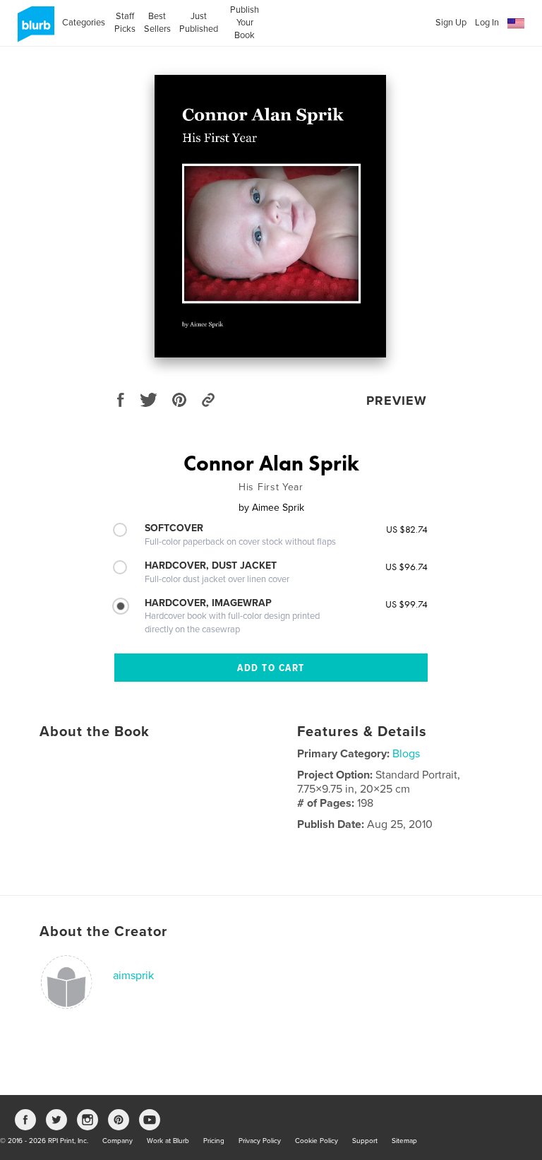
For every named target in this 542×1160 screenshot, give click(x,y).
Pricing (213, 1141)
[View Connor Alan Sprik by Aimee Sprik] (270, 216)
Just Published (198, 23)
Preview (396, 400)
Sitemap (404, 1141)
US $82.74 (407, 529)
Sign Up (450, 22)
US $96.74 (406, 566)
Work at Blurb (168, 1141)
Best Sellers (157, 23)
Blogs (406, 754)
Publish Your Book (244, 22)
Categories (83, 22)
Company (117, 1141)
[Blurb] (33, 29)
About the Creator (103, 931)
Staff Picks (124, 23)
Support (365, 1141)
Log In (487, 22)
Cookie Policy (316, 1141)
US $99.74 (406, 604)
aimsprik (133, 976)
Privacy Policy (260, 1141)
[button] (515, 23)
